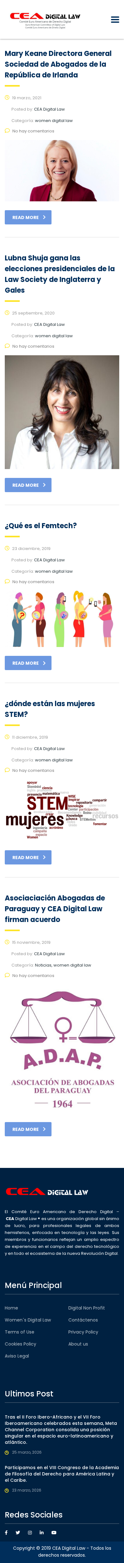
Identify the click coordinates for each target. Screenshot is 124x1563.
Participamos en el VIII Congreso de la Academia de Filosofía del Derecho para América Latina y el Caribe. (62, 1473)
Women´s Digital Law (28, 1319)
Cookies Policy (20, 1343)
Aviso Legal (17, 1355)
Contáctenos (83, 1319)
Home (11, 1307)
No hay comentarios (33, 131)
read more (25, 217)
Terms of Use (19, 1331)
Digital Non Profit (86, 1307)
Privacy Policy (83, 1331)
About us (78, 1343)
